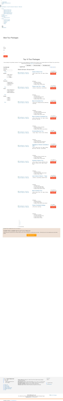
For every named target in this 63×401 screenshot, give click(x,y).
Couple (8, 98)
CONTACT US (6, 385)
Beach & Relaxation (10, 89)
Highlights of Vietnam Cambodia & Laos (40, 145)
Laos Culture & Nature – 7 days (39, 176)
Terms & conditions (7, 20)
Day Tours (3, 16)
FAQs (5, 23)
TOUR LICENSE (6, 386)
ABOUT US (6, 384)
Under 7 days (9, 74)
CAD (3, 3)
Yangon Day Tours (7, 17)
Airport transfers (8, 354)
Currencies (48, 378)
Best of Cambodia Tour (37, 101)
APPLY (5, 71)
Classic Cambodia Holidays (38, 205)
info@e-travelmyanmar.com (6, 2)
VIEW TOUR (53, 73)
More (5, 79)
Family (8, 97)
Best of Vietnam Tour (37, 190)
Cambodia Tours (10, 83)
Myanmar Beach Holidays (8, 13)
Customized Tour (4, 15)
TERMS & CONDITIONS (8, 387)
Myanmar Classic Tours (7, 9)
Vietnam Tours (9, 82)
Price (4, 51)
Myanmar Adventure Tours (8, 12)
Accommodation (8, 347)
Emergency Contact (8, 337)
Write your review (6, 259)
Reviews (5, 22)
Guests (4, 47)
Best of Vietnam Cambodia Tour (39, 116)
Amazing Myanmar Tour (38, 131)
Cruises (3, 14)
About (3, 18)
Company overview (7, 19)
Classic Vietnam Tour (37, 71)
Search (5, 56)
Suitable (4, 96)
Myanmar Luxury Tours (7, 10)
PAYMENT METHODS (7, 388)
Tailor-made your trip (31, 235)
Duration (5, 54)
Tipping (6, 368)
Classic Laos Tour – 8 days (38, 86)
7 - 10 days (9, 75)
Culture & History (10, 91)
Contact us (5, 21)
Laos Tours (9, 84)
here (51, 242)
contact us (31, 63)
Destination (5, 80)
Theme (4, 88)
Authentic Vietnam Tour (37, 160)
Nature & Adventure (10, 92)
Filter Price (5, 68)
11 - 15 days (9, 77)
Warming (6, 344)
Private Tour (7, 340)
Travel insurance (8, 358)
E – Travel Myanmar (13, 400)
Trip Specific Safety (8, 361)
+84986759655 (4, 1)
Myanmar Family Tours (7, 11)
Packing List (7, 365)
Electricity (6, 372)
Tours (3, 8)
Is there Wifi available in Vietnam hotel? (13, 351)
